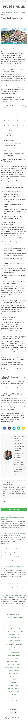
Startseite (3, 12)
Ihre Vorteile (14, 682)
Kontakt (14, 694)
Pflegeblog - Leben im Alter (14, 688)
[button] (4, 428)
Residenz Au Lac (14, 658)
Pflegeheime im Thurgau (14, 640)
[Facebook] (11, 712)
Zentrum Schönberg (14, 649)
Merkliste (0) (23, 1)
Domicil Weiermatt (14, 652)
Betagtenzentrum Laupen (14, 661)
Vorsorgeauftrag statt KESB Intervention (12, 582)
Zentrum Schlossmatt (14, 664)
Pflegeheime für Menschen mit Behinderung (14, 629)
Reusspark (14, 647)
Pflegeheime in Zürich (14, 637)
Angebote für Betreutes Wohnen (14, 617)
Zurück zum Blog (14, 509)
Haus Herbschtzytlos (14, 670)
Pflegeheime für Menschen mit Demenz (14, 620)
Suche (13, 697)
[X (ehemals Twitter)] (15, 712)
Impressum (14, 706)
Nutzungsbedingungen (14, 700)
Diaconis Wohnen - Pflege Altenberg (14, 667)
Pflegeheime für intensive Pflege (14, 623)
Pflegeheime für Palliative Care (14, 626)
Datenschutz (14, 703)
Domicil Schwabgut (14, 673)
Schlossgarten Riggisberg (13, 655)
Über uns (14, 679)
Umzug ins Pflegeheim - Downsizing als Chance (13, 533)
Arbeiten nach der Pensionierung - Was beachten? (14, 595)
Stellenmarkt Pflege (14, 691)
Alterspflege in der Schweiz (13, 12)
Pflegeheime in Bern (14, 634)
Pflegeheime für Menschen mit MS (14, 631)
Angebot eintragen (14, 685)
